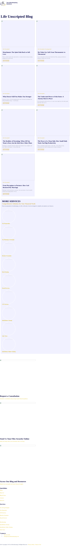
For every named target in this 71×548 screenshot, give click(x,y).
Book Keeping (5, 272)
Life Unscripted (6, 49)
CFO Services (5, 304)
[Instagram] (9, 540)
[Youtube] (1, 540)
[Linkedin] (5, 540)
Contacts (2, 498)
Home (1, 490)
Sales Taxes (4, 336)
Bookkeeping (3, 522)
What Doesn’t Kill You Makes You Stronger (17, 96)
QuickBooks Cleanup (7, 320)
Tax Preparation (6, 223)
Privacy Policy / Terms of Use (34, 544)
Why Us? (2, 492)
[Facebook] (13, 540)
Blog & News (3, 495)
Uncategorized (48, 49)
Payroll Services (6, 288)
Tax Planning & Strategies (8, 239)
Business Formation (6, 255)
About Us (2, 500)
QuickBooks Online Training (9, 351)
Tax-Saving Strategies (4, 507)
